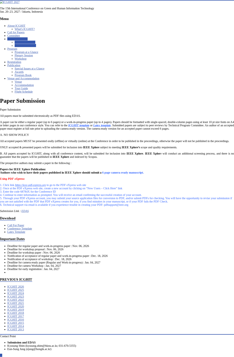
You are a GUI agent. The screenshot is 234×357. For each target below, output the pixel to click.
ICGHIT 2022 (15, 299)
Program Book (23, 75)
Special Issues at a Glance (29, 68)
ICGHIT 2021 (15, 303)
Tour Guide (21, 88)
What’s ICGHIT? (25, 29)
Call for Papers (15, 32)
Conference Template (19, 228)
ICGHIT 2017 (15, 316)
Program (12, 48)
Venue (18, 81)
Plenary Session (24, 55)
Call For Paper (15, 225)
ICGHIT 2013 (15, 329)
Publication (13, 65)
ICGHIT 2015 (15, 322)
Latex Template (16, 231)
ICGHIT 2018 (15, 313)
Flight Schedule (24, 91)
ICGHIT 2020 (15, 306)
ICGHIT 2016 (15, 319)
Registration (14, 62)
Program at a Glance (26, 52)
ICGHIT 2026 (15, 286)
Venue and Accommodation (23, 78)
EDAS (25, 211)
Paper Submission (25, 42)
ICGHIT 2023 (15, 296)
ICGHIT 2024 (15, 293)
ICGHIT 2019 (15, 309)
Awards (19, 71)
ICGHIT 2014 (15, 326)
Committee (13, 35)
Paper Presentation (25, 45)
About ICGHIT (16, 25)
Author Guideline (17, 38)
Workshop (21, 58)
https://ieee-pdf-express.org (30, 185)
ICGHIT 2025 (15, 289)
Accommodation (24, 85)
